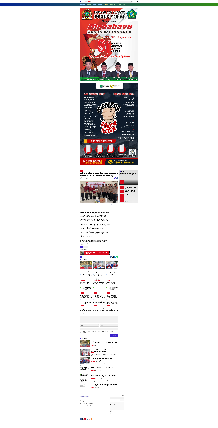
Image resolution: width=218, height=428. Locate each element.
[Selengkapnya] (94, 396)
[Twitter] (113, 257)
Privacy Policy (87, 423)
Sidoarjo (81, 170)
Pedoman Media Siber (103, 423)
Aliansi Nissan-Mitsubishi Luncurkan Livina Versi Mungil (130, 195)
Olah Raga (82, 280)
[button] (132, 2)
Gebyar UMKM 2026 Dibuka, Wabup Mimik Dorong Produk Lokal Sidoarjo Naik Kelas (99, 283)
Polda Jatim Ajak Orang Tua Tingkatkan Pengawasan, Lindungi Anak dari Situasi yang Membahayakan (112, 296)
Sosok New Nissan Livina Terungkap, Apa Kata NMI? (130, 200)
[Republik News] (85, 1)
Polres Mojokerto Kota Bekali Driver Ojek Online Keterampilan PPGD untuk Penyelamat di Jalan (86, 309)
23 (123, 407)
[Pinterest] (85, 419)
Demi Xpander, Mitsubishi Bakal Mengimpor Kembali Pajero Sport (129, 191)
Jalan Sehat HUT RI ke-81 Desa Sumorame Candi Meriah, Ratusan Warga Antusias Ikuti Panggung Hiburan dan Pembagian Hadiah (85, 283)
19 (114, 407)
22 (121, 407)
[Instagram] (89, 419)
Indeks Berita (94, 423)
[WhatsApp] (117, 257)
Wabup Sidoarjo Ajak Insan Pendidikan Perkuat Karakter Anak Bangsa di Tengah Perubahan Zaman (112, 271)
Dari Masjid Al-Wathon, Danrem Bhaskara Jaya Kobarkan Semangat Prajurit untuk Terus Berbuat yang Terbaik (99, 296)
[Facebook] (111, 257)
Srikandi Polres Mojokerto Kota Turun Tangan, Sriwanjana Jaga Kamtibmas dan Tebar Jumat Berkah (86, 296)
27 (116, 409)
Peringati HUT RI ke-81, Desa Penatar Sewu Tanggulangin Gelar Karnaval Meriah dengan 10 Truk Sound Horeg (86, 271)
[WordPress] (87, 419)
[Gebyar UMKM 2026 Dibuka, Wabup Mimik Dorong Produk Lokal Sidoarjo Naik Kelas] (99, 278)
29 (121, 409)
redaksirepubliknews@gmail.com (88, 405)
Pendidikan (109, 267)
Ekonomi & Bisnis (96, 280)
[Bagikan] (117, 178)
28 (119, 409)
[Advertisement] (95, 207)
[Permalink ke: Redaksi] (81, 178)
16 (123, 404)
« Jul (110, 413)
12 (114, 404)
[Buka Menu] (137, 1)
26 (114, 409)
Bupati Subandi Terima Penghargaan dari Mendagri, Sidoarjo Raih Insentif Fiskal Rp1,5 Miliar (112, 283)
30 (123, 409)
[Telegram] (115, 257)
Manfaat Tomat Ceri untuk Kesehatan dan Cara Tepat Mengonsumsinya (130, 187)
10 (110, 404)
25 (112, 409)
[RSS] (91, 419)
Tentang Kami (112, 423)
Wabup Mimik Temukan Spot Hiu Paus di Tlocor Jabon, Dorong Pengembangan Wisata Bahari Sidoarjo (99, 309)
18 (112, 407)
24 (110, 409)
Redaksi (81, 423)
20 (116, 407)
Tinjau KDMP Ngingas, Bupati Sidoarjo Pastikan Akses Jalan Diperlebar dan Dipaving (99, 271)
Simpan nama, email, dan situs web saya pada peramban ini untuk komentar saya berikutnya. (98, 332)
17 (110, 407)
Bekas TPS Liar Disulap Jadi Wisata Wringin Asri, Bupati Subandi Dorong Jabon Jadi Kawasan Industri (112, 309)
